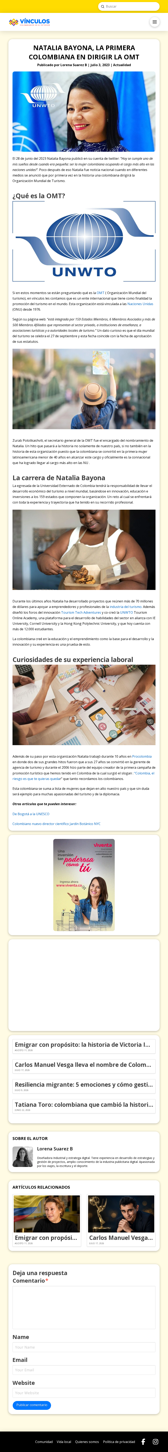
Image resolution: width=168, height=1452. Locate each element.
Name (20, 1337)
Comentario (30, 1280)
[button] (155, 22)
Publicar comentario (31, 1405)
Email (19, 1360)
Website (23, 1382)
